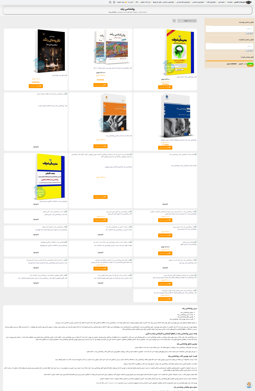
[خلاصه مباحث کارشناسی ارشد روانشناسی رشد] (183, 154)
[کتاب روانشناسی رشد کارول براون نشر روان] (119, 212)
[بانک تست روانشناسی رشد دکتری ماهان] (55, 212)
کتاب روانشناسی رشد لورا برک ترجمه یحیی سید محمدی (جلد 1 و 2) (113, 68)
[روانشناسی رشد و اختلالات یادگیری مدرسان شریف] (49, 154)
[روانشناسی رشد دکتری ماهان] (190, 242)
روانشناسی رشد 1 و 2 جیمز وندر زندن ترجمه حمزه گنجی (181, 214)
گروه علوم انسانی (128, 12)
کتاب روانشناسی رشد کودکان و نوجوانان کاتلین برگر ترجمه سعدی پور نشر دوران (175, 277)
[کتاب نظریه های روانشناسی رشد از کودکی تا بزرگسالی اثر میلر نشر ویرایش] (113, 260)
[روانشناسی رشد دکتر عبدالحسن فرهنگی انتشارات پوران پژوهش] (177, 94)
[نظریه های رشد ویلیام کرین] (49, 30)
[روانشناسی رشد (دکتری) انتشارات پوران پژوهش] (100, 154)
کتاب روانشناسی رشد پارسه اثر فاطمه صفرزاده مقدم (53, 106)
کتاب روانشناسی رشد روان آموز (188, 263)
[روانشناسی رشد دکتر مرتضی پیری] (185, 227)
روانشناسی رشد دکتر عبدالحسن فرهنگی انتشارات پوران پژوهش (179, 140)
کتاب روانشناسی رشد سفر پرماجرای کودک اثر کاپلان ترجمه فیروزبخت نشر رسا (175, 293)
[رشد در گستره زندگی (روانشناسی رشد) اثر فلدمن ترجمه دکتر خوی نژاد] (46, 260)
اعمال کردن (249, 33)
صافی (250, 64)
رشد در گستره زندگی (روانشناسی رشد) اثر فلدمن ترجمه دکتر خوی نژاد (47, 263)
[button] (110, 2)
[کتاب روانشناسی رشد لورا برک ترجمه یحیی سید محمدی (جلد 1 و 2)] (112, 30)
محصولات (135, 12)
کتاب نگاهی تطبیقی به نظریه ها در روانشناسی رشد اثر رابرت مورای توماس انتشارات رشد (42, 278)
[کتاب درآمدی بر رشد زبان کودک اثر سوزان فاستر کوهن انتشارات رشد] (115, 275)
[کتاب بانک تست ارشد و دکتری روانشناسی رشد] (114, 94)
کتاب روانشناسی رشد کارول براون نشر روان (120, 214)
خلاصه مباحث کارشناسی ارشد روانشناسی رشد (184, 165)
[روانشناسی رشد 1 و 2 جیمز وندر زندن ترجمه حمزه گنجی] (173, 212)
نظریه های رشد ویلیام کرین (59, 75)
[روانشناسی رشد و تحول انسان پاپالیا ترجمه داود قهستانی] (55, 227)
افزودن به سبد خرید (164, 87)
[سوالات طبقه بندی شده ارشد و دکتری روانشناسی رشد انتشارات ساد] (112, 242)
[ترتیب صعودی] (174, 21)
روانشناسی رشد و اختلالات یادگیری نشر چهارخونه (53, 245)
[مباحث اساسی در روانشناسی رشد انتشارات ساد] (119, 227)
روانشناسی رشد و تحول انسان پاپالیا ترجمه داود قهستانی (51, 230)
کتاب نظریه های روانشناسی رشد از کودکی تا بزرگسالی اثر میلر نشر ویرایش (111, 262)
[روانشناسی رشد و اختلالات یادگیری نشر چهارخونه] (54, 242)
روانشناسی (120, 12)
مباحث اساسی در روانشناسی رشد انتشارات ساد (119, 230)
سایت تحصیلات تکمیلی (110, 383)
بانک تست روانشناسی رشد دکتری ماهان (56, 214)
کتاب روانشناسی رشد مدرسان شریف (187, 77)
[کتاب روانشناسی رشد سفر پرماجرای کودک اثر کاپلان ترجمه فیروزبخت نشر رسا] (179, 290)
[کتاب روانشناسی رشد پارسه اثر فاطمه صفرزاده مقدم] (52, 94)
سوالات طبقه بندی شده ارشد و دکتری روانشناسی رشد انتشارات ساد (113, 245)
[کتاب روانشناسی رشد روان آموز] (183, 260)
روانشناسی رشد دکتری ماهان (188, 244)
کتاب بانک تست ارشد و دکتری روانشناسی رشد (119, 136)
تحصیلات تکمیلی (143, 12)
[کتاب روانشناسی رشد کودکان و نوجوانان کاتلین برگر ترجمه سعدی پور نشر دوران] (180, 275)
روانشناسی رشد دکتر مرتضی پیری (187, 229)
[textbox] (228, 28)
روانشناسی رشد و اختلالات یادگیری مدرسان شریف (53, 201)
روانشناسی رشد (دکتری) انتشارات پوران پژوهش (118, 167)
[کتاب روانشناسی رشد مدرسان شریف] (179, 30)
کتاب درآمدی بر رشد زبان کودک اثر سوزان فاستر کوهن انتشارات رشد (113, 278)
